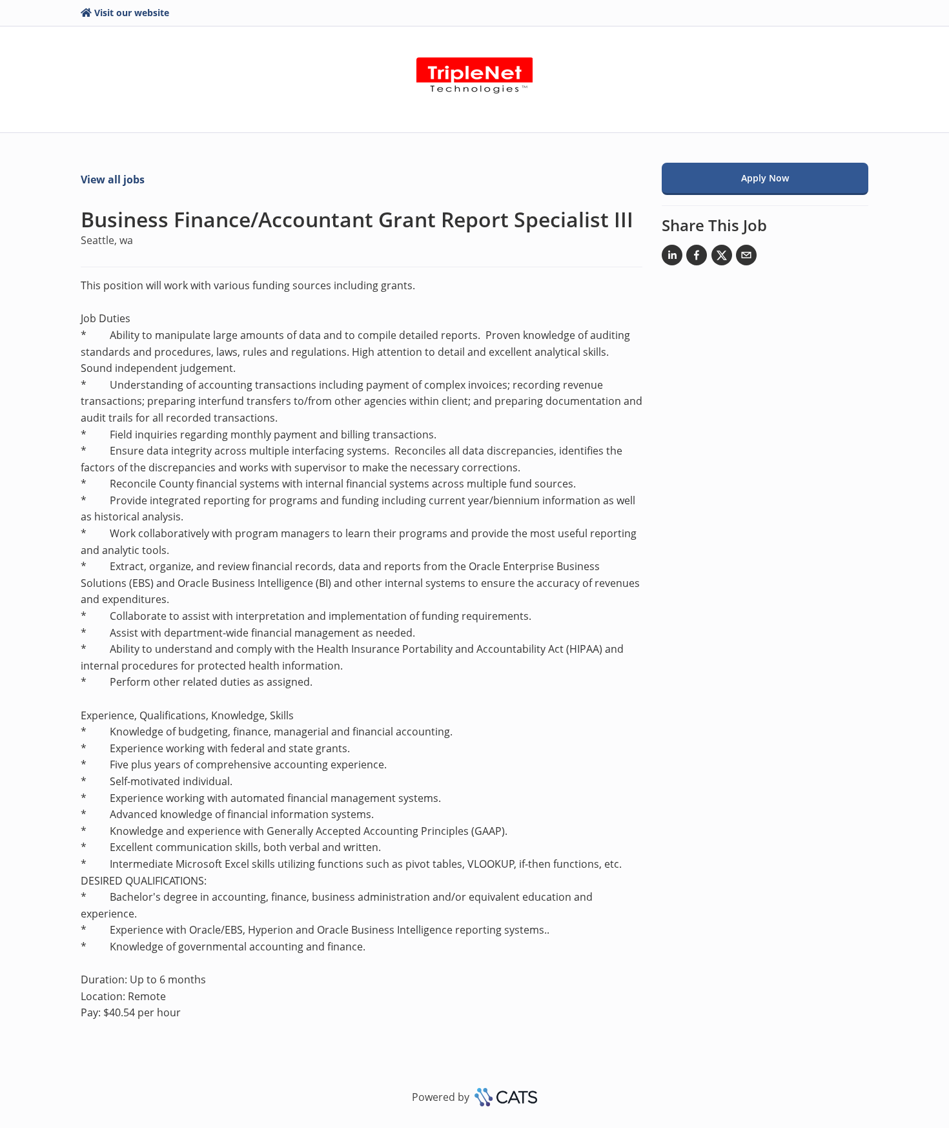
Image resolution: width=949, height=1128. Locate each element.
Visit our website (131, 12)
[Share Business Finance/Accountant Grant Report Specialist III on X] (721, 258)
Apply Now (765, 178)
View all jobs (113, 179)
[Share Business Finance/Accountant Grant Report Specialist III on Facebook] (696, 258)
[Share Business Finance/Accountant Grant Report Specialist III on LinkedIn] (672, 258)
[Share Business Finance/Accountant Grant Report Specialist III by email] (746, 258)
